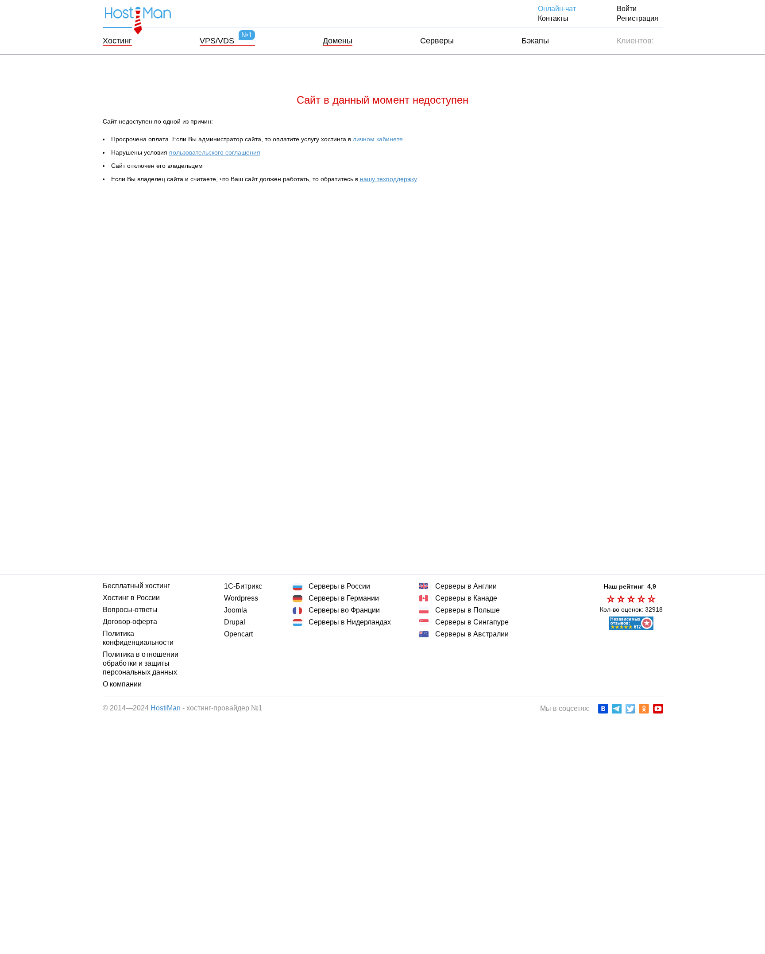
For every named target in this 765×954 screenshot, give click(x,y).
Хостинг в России (131, 597)
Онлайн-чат (559, 8)
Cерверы (436, 40)
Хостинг (118, 40)
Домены (336, 40)
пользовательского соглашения (215, 152)
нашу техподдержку (390, 178)
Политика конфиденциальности (137, 638)
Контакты (556, 18)
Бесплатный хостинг (135, 586)
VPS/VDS (225, 40)
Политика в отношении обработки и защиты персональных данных (139, 663)
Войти (626, 8)
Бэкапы (535, 40)
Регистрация (637, 18)
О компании (121, 684)
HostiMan (163, 708)
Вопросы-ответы (130, 609)
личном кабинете (377, 139)
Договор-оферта (131, 621)
